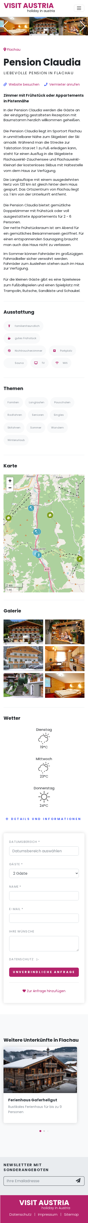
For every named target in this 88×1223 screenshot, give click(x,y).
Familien (13, 402)
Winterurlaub (16, 440)
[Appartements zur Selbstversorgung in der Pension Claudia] (65, 658)
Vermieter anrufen (64, 84)
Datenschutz (20, 1214)
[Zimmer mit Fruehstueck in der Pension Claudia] (14, 25)
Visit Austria (29, 5)
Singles (59, 415)
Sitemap (71, 1214)
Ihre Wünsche (21, 931)
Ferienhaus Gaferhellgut (32, 1100)
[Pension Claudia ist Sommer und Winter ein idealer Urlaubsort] (44, 25)
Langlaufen (36, 402)
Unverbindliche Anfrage (44, 972)
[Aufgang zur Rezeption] (23, 684)
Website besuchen (24, 84)
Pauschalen (62, 402)
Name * (15, 887)
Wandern (57, 427)
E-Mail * (16, 909)
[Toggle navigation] (79, 8)
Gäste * (16, 864)
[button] (44, 32)
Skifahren (14, 427)
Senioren (38, 415)
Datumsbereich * (24, 842)
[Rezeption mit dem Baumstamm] (73, 25)
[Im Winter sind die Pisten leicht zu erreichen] (23, 658)
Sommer (35, 427)
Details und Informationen (46, 819)
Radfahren (15, 415)
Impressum (47, 1214)
